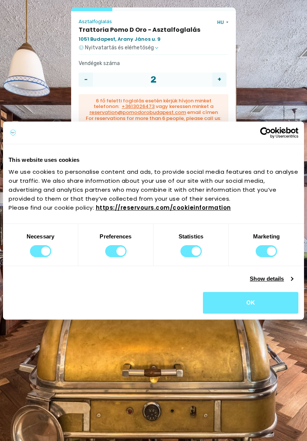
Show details (267, 278)
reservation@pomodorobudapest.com (137, 112)
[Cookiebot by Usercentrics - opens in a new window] (265, 132)
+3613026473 (138, 106)
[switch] (116, 251)
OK (250, 302)
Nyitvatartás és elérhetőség (119, 48)
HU (221, 22)
